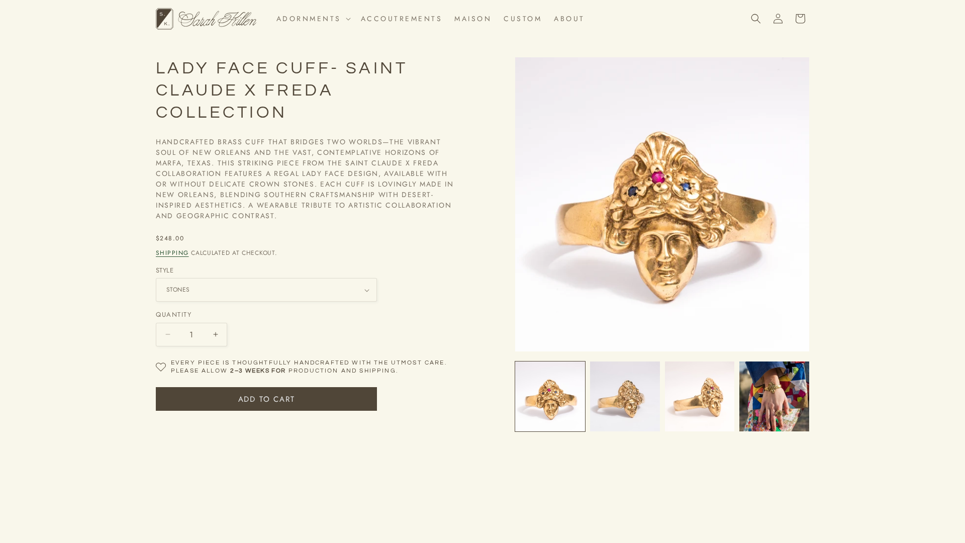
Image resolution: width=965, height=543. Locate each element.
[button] (312, 18)
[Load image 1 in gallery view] (550, 396)
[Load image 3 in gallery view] (625, 396)
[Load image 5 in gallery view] (774, 396)
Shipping (172, 252)
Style (164, 270)
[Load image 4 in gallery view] (700, 396)
